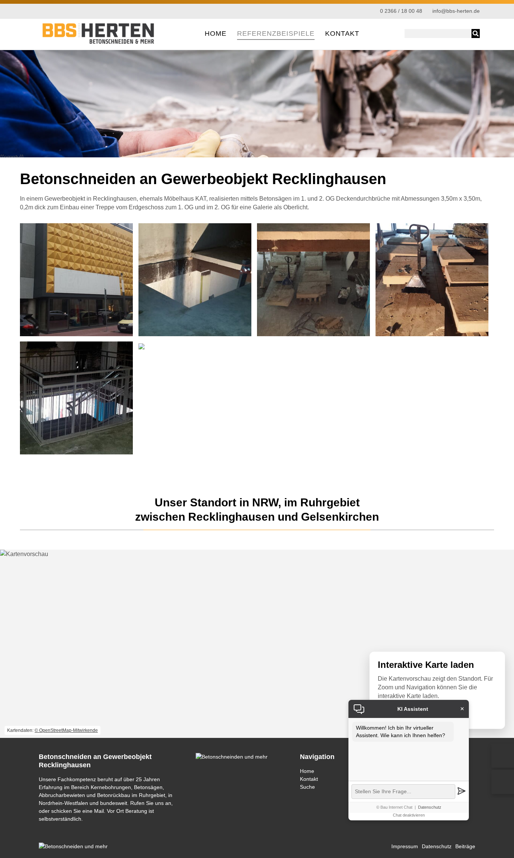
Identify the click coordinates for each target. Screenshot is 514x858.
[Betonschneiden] (99, 43)
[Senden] (461, 791)
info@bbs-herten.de (456, 11)
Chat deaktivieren (409, 815)
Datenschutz (429, 807)
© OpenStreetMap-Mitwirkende (66, 730)
